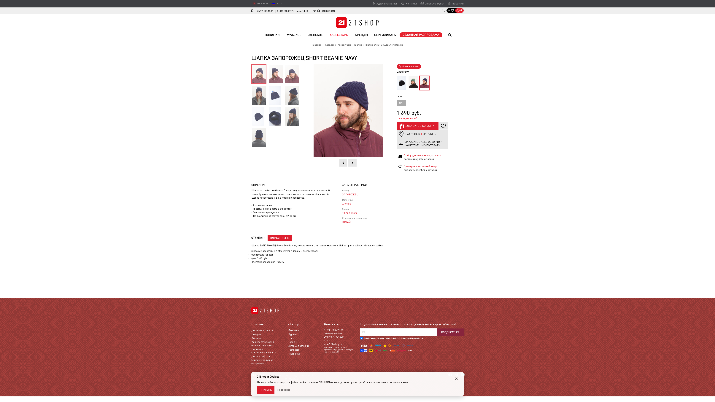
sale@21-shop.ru (333, 344)
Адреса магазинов (387, 3)
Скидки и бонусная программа (262, 361)
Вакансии (458, 3)
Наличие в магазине (420, 133)
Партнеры (293, 349)
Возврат (256, 334)
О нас (291, 337)
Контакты (411, 3)
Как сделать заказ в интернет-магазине (262, 343)
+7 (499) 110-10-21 (264, 11)
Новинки (272, 35)
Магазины (293, 330)
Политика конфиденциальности (263, 350)
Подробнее (283, 389)
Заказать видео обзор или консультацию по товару (423, 143)
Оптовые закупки (434, 3)
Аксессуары (339, 35)
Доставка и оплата (262, 330)
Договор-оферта (261, 356)
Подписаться (450, 332)
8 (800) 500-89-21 (285, 11)
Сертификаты (385, 35)
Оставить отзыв (410, 66)
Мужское (294, 35)
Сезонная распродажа (421, 34)
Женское (315, 35)
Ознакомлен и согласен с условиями (393, 338)
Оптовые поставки (298, 345)
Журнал (292, 334)
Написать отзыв (279, 238)
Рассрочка (294, 353)
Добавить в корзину (419, 125)
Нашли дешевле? (407, 118)
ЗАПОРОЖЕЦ (350, 194)
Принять (266, 389)
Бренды (361, 35)
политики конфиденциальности (409, 338)
